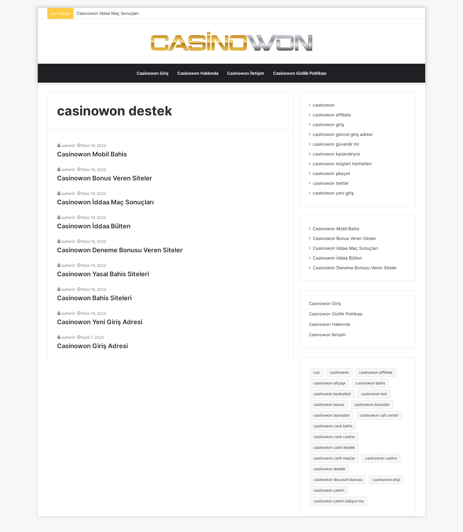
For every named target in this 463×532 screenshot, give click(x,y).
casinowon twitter (331, 183)
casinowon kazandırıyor (336, 153)
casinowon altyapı (329, 383)
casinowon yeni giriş (333, 193)
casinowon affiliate (332, 114)
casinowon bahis (370, 383)
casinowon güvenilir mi (336, 144)
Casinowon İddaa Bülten (93, 226)
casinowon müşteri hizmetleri (342, 163)
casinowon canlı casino (334, 436)
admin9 (68, 145)
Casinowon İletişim (245, 73)
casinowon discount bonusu (338, 479)
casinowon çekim (328, 490)
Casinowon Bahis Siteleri (94, 298)
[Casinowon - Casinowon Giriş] (231, 41)
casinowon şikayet (331, 173)
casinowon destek (329, 468)
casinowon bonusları (331, 415)
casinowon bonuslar (372, 404)
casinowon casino (381, 458)
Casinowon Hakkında (197, 73)
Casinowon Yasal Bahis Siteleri (103, 274)
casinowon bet (374, 393)
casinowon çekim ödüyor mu (338, 501)
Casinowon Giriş (153, 73)
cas (316, 372)
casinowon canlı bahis (332, 426)
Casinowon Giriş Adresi (92, 346)
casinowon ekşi (386, 479)
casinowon (323, 105)
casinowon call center (379, 415)
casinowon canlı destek (334, 447)
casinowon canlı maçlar (334, 458)
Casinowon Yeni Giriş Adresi (99, 322)
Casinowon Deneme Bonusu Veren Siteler (120, 250)
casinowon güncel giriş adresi (342, 134)
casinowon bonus (328, 404)
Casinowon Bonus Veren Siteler (104, 178)
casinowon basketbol (332, 393)
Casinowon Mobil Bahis (92, 154)
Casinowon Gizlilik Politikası (299, 73)
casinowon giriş (328, 124)
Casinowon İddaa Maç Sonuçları (108, 13)
